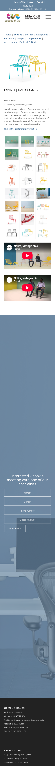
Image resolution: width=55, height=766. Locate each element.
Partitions (9, 38)
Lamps (20, 38)
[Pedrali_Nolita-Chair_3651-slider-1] (12, 232)
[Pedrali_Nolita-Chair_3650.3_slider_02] (12, 219)
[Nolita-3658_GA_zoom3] (27, 193)
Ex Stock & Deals (28, 41)
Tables (7, 34)
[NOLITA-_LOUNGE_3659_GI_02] (43, 180)
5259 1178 (42, 9)
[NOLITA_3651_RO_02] (43, 154)
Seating (18, 34)
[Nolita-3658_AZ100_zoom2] (12, 193)
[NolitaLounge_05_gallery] (43, 193)
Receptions (42, 34)
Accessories (10, 41)
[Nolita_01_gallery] (43, 141)
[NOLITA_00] (27, 141)
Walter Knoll (28, 6)
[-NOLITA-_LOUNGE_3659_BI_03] (27, 180)
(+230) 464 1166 (31, 9)
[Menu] (46, 17)
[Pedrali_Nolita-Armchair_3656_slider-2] (43, 206)
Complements (34, 38)
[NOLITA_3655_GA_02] (27, 167)
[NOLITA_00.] (12, 141)
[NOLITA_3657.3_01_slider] (43, 167)
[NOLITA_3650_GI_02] (27, 154)
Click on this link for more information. (20, 129)
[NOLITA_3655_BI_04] (12, 167)
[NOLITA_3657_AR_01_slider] (12, 180)
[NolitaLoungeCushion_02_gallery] (27, 206)
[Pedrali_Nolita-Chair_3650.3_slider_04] (43, 219)
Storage (29, 34)
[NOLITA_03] (12, 154)
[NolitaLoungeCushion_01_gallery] (12, 206)
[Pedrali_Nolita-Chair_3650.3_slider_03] (27, 219)
